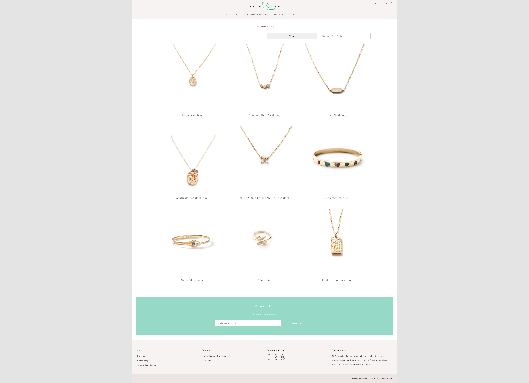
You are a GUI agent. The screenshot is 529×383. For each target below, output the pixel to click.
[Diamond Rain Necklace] (264, 78)
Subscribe (296, 323)
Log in (373, 4)
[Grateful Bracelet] (192, 242)
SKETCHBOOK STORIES (275, 15)
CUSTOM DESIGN (253, 15)
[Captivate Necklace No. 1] (192, 160)
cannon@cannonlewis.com (214, 356)
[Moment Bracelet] (337, 160)
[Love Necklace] (337, 78)
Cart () (383, 4)
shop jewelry (142, 356)
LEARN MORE (295, 15)
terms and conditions (146, 365)
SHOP (236, 15)
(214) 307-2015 (209, 360)
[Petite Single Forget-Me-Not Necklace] (264, 160)
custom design (143, 360)
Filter (291, 36)
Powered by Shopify (359, 378)
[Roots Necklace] (192, 78)
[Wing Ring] (264, 242)
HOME (228, 15)
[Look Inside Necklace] (337, 242)
